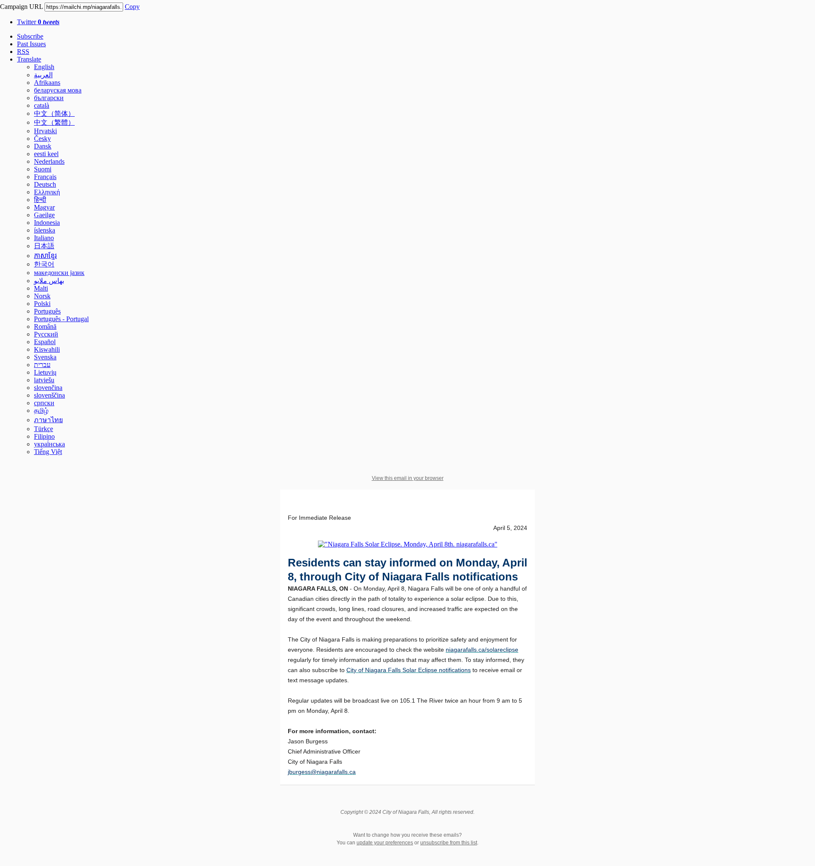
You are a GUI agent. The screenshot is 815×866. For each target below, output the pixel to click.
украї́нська (49, 444)
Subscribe (30, 36)
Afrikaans (47, 82)
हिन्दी (40, 199)
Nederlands (49, 161)
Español (45, 341)
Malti (41, 288)
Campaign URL (21, 6)
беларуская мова (58, 90)
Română (45, 326)
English (44, 66)
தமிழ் (41, 410)
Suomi (42, 169)
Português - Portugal (61, 318)
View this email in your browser (408, 478)
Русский (46, 334)
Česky (42, 138)
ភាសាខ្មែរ (45, 255)
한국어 (44, 264)
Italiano (44, 237)
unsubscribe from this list (448, 843)
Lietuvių (45, 372)
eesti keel (46, 153)
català (41, 105)
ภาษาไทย (48, 419)
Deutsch (45, 184)
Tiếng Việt (48, 451)
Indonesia (47, 222)
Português (47, 311)
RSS (23, 51)
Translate (29, 59)
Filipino (44, 436)
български (49, 97)
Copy (132, 6)
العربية (43, 74)
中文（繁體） (54, 122)
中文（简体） (54, 113)
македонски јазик (59, 272)
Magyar (44, 207)
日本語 (44, 245)
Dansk (42, 146)
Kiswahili (47, 349)
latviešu (44, 380)
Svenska (45, 357)
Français (45, 176)
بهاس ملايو (49, 280)
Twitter (38, 21)
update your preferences (385, 843)
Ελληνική (47, 192)
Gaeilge (44, 215)
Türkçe (43, 428)
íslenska (44, 230)
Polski (42, 303)
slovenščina (49, 395)
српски (44, 402)
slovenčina (48, 387)
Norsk (42, 296)
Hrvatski (45, 131)
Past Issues (31, 44)
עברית (42, 364)
